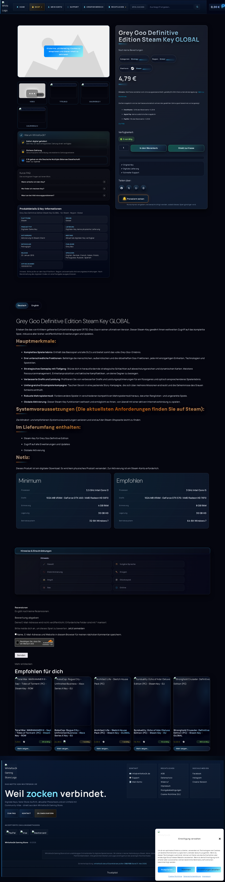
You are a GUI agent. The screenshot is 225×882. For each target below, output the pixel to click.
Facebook (197, 773)
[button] (219, 838)
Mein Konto (137, 782)
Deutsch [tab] (22, 305)
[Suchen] (197, 7)
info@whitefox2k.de (141, 773)
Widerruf (164, 782)
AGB (163, 773)
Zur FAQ (121, 124)
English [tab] (35, 305)
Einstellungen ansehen (209, 869)
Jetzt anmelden (76, 628)
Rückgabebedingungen (171, 790)
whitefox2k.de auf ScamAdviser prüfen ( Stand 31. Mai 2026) (120, 863)
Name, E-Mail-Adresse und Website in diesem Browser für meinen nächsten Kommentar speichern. (69, 634)
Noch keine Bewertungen (131, 50)
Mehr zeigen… (23, 748)
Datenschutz (166, 777)
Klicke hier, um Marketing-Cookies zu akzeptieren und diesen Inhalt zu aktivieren (63, 51)
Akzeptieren (167, 869)
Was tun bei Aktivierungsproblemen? (37, 195)
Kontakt (26, 813)
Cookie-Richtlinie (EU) (171, 794)
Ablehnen (186, 869)
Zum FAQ (11, 813)
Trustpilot (112, 872)
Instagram (197, 777)
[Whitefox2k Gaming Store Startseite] (11, 772)
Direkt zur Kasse (186, 148)
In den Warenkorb (149, 148)
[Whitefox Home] (5, 7)
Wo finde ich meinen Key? (32, 188)
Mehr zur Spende (33, 161)
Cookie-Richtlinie (175, 876)
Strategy (134, 59)
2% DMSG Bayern (45, 813)
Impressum (206, 876)
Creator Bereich (200, 782)
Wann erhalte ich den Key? (33, 182)
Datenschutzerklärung (192, 876)
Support (135, 777)
